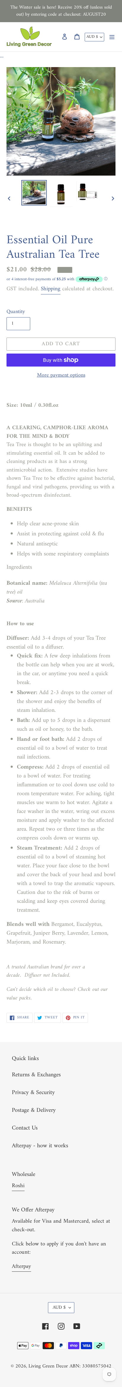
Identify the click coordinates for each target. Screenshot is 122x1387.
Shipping (50, 289)
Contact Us (25, 1128)
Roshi (18, 1186)
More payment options (61, 375)
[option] (34, 193)
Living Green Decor (48, 1366)
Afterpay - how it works (40, 1146)
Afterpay (21, 1266)
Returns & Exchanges (36, 1075)
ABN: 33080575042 (90, 1366)
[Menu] (112, 36)
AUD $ (92, 36)
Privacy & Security (33, 1093)
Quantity (16, 312)
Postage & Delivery (34, 1110)
